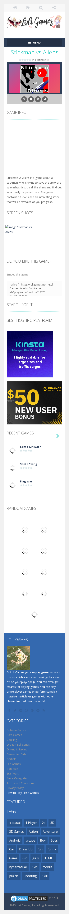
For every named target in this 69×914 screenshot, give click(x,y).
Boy (43, 840)
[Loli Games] (34, 21)
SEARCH (41, 8)
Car (11, 849)
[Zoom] (19, 229)
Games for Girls (16, 754)
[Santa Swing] (12, 468)
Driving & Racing (17, 749)
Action (33, 831)
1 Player (31, 823)
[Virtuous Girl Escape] (34, 614)
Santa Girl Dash (30, 447)
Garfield (11, 759)
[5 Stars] (30, 60)
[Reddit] (21, 710)
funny (52, 849)
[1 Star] (20, 60)
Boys (54, 840)
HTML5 (49, 858)
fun (40, 849)
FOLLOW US (54, 8)
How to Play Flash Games (23, 793)
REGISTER (28, 8)
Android (15, 840)
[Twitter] (15, 710)
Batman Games (16, 730)
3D (52, 823)
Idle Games (14, 764)
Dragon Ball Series (18, 744)
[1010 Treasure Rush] (24, 593)
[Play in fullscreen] (38, 99)
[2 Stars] (22, 60)
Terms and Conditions (20, 783)
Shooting (30, 876)
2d (43, 823)
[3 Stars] (25, 60)
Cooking (12, 740)
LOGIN (15, 8)
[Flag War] (12, 485)
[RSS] (44, 710)
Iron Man (12, 768)
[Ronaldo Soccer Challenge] (44, 572)
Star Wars (13, 773)
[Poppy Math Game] (24, 572)
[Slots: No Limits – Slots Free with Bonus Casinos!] (24, 551)
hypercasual (18, 867)
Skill (45, 876)
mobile (47, 867)
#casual (15, 823)
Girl (24, 858)
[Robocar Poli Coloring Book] (44, 551)
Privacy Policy (15, 788)
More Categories (17, 778)
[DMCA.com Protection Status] (29, 898)
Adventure (50, 831)
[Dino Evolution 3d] (44, 593)
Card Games (14, 735)
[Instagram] (27, 710)
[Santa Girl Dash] (12, 450)
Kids (35, 867)
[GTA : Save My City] (44, 529)
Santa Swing (28, 464)
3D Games (16, 831)
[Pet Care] (24, 529)
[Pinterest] (32, 710)
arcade (30, 840)
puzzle (14, 876)
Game (13, 858)
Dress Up (26, 849)
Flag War (26, 481)
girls (35, 858)
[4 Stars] (27, 60)
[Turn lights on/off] (24, 99)
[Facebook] (9, 710)
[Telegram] (38, 710)
